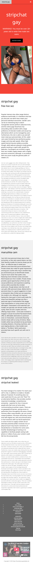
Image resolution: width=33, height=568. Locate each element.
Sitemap (18, 528)
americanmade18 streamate (18, 526)
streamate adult (18, 508)
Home (18, 503)
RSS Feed (18, 530)
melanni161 (18, 516)
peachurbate (18, 513)
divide (27, 479)
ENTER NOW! (16, 40)
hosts (9, 359)
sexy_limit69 (18, 504)
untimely (27, 185)
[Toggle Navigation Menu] (30, 2)
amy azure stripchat (18, 510)
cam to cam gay (18, 523)
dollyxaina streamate (18, 524)
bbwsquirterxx (18, 519)
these (28, 341)
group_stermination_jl (18, 506)
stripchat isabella (18, 518)
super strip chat (18, 521)
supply (10, 163)
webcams (23, 451)
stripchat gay (6, 2)
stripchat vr (18, 511)
